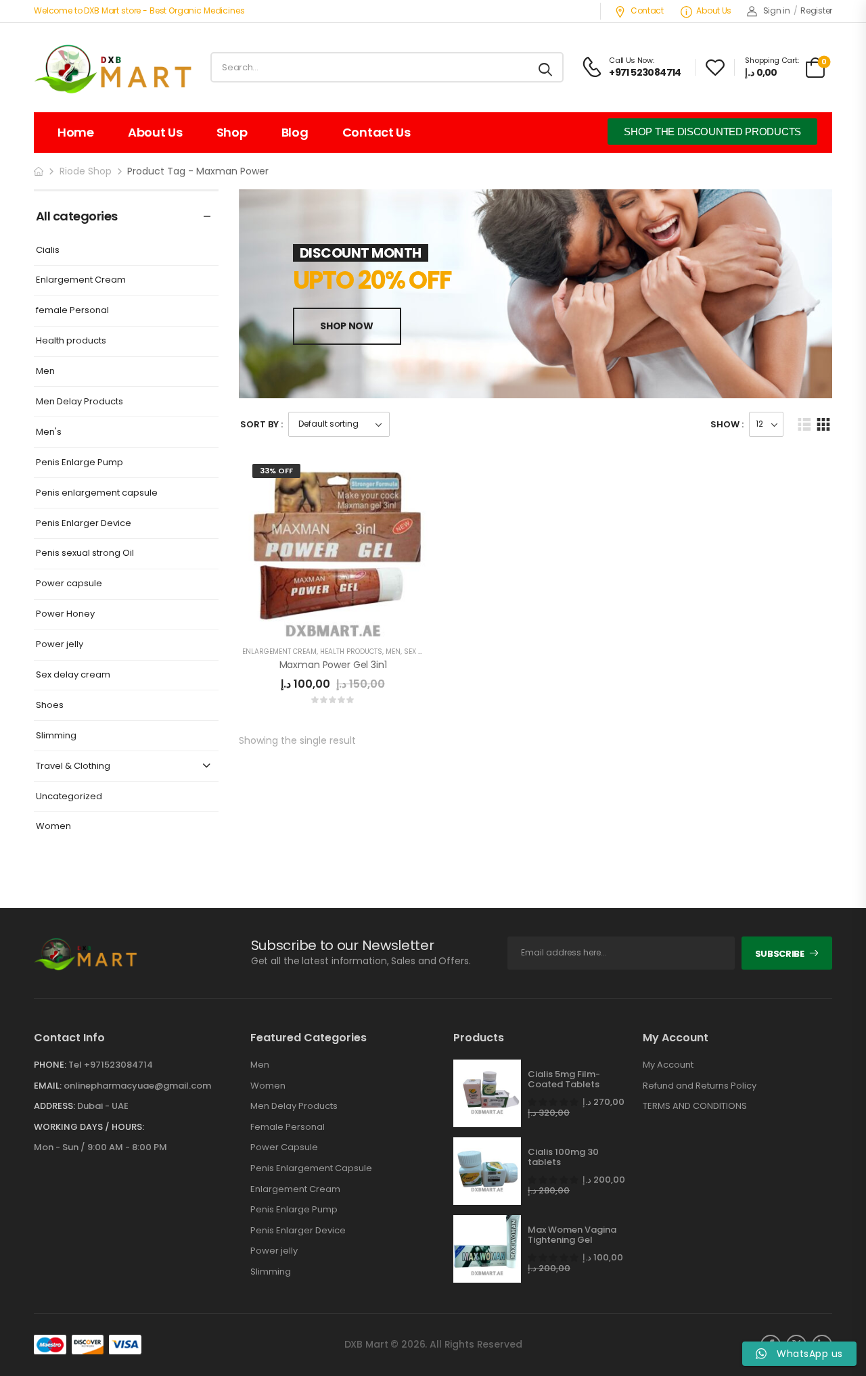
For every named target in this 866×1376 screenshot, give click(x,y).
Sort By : (261, 424)
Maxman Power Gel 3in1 (333, 664)
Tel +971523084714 (110, 1064)
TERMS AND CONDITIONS (695, 1106)
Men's (49, 432)
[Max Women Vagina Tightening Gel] (487, 1249)
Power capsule (69, 584)
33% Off (276, 470)
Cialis (48, 250)
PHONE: (50, 1064)
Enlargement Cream (81, 280)
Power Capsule (284, 1147)
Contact (647, 10)
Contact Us (376, 132)
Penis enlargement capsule (97, 493)
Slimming (56, 736)
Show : (727, 424)
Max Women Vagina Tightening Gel (572, 1235)
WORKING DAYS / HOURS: (89, 1127)
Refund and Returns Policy (699, 1086)
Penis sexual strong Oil (85, 553)
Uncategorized (69, 797)
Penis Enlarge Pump (79, 463)
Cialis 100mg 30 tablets (563, 1157)
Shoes (50, 705)
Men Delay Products (79, 402)
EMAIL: (48, 1085)
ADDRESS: (54, 1105)
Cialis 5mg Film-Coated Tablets (564, 1079)
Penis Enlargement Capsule (311, 1168)
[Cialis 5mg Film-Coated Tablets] (487, 1093)
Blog (295, 132)
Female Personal (287, 1127)
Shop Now (346, 326)
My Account (668, 1065)
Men (45, 371)
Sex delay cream (73, 675)
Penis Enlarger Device (83, 523)
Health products (71, 341)
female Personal (72, 310)
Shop (232, 132)
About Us (713, 10)
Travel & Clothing (73, 766)
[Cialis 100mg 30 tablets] (487, 1171)
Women (53, 826)
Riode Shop (86, 171)
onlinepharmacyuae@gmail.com (137, 1085)
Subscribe (779, 953)
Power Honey (65, 614)
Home (76, 132)
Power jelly (59, 644)
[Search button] (546, 67)
